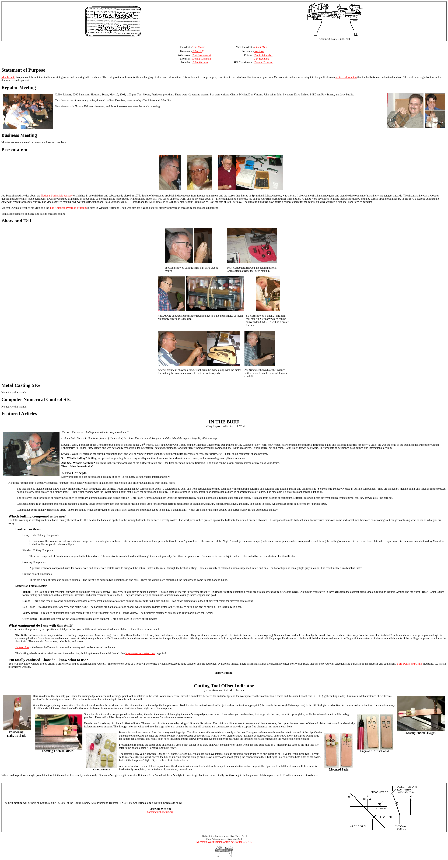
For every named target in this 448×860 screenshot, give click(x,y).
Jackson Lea (22, 647)
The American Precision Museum (68, 207)
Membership (8, 77)
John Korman (200, 62)
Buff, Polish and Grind (409, 663)
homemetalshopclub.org (160, 811)
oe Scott (259, 51)
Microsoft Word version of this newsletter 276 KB (224, 841)
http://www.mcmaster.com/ (140, 653)
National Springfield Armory (57, 195)
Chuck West (260, 47)
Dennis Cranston (201, 58)
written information (346, 77)
